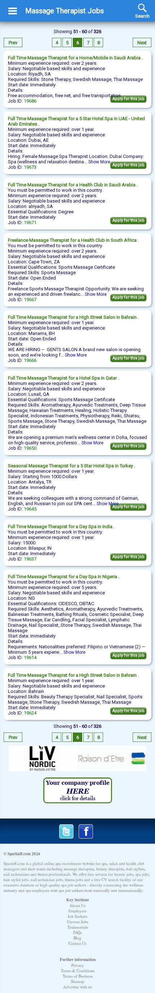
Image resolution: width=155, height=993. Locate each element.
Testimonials (77, 927)
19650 (30, 448)
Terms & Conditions (77, 970)
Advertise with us (77, 986)
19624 (30, 713)
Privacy (77, 965)
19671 (30, 222)
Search (142, 8)
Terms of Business (78, 976)
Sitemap (77, 981)
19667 (30, 299)
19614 (30, 657)
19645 (30, 509)
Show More (99, 161)
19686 (30, 101)
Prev (13, 42)
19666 (30, 360)
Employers (77, 910)
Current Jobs (77, 921)
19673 (30, 167)
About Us (77, 905)
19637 (30, 559)
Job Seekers (77, 916)
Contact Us (77, 943)
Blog (77, 937)
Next (142, 42)
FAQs (77, 932)
